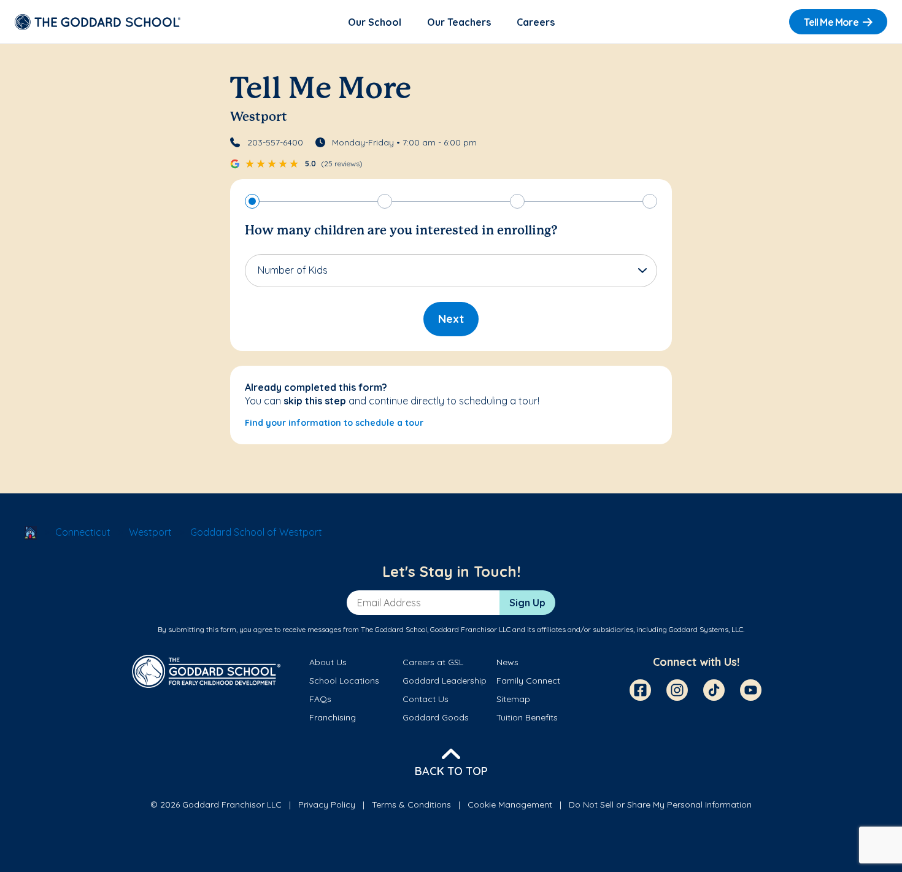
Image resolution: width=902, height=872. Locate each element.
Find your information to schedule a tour (334, 422)
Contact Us (426, 698)
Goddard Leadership (445, 680)
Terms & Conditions (411, 804)
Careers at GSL (433, 662)
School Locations (344, 680)
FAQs (320, 698)
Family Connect (528, 680)
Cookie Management (510, 804)
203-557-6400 (275, 142)
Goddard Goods (436, 717)
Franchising (332, 717)
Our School (374, 22)
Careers (536, 22)
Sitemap (513, 698)
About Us (328, 662)
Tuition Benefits (527, 717)
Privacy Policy (326, 804)
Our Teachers (459, 22)
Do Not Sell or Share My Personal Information (660, 804)
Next (451, 319)
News (507, 662)
